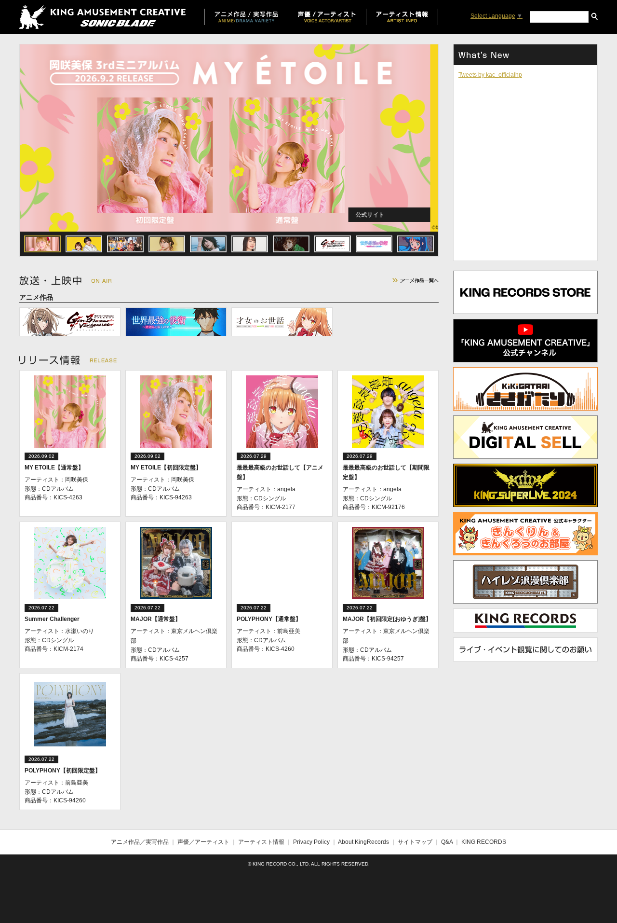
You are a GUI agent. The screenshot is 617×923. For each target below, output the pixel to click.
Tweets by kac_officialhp (490, 74)
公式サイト (377, 214)
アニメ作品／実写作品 (140, 842)
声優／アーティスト (203, 842)
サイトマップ (415, 842)
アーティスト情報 (261, 842)
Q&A (447, 842)
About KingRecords (363, 842)
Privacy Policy (311, 842)
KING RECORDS (483, 842)
